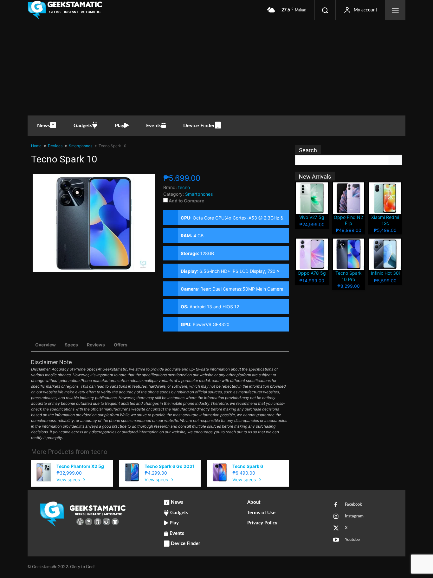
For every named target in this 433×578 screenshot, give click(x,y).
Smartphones (199, 194)
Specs (71, 344)
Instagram (354, 516)
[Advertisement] (216, 67)
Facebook (353, 504)
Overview (45, 344)
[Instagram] (336, 516)
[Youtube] (336, 540)
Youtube (352, 540)
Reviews (96, 344)
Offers (120, 344)
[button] (325, 10)
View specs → (70, 479)
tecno (99, 452)
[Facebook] (336, 505)
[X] (336, 528)
